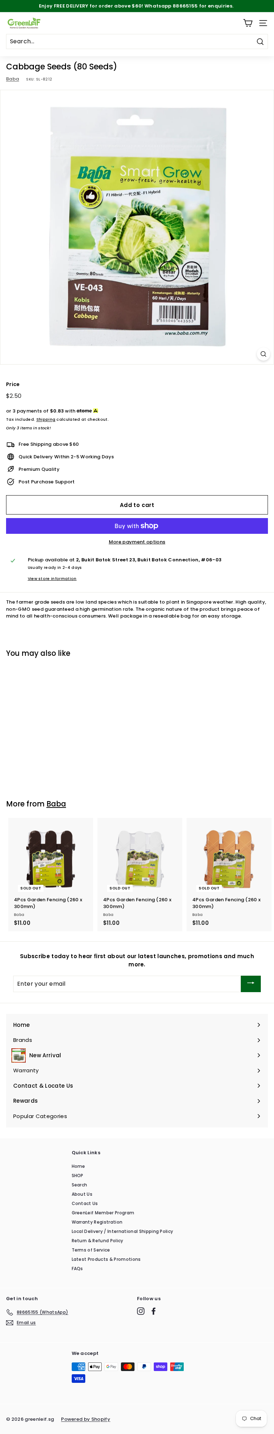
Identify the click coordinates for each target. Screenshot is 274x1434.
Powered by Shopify (85, 1419)
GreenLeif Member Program (103, 1213)
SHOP (77, 1175)
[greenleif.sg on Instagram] (140, 1311)
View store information (52, 578)
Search (79, 1185)
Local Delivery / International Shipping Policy (122, 1231)
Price (13, 384)
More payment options (137, 541)
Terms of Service (91, 1250)
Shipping (46, 419)
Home (78, 1166)
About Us (82, 1194)
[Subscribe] (251, 984)
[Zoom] (263, 354)
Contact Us (85, 1203)
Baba (12, 78)
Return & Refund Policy (97, 1241)
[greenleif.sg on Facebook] (153, 1311)
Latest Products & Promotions (106, 1259)
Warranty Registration (97, 1222)
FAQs (77, 1268)
